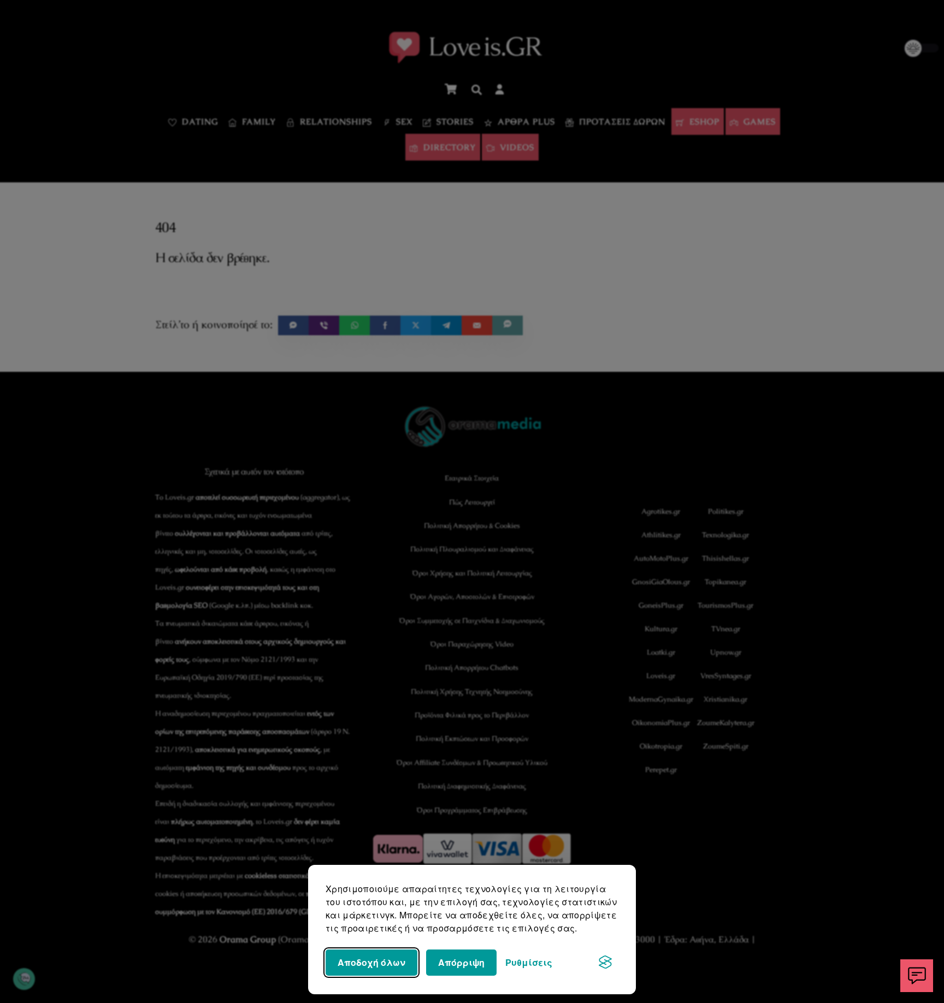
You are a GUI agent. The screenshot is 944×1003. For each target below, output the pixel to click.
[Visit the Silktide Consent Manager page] (605, 962)
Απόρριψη (461, 962)
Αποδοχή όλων (371, 962)
